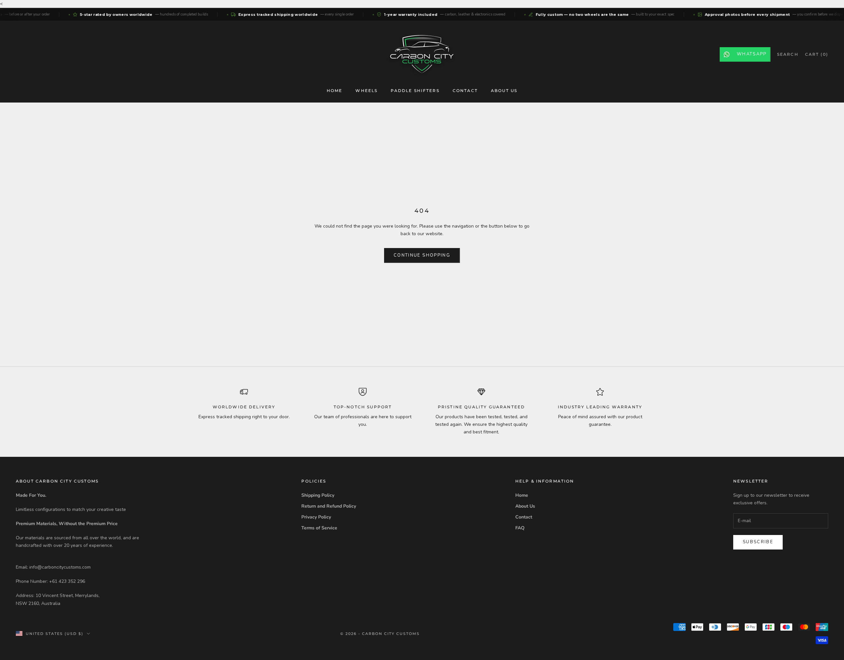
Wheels (366, 90)
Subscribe (758, 542)
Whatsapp (752, 54)
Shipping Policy (317, 495)
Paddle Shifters (415, 90)
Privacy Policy (316, 517)
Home (335, 90)
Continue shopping (422, 255)
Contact (465, 90)
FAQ (520, 528)
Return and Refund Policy (328, 506)
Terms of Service (319, 528)
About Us (504, 90)
